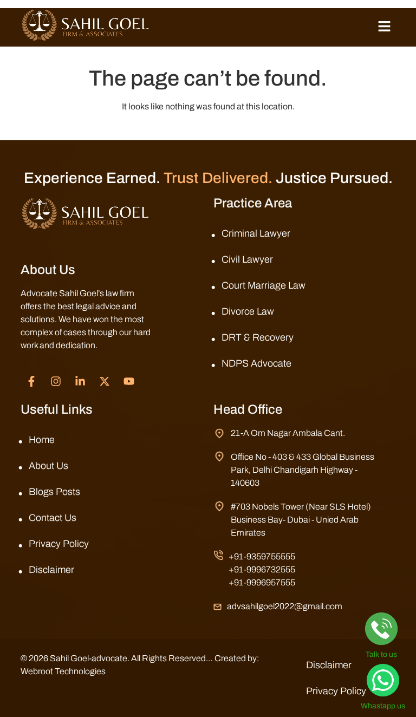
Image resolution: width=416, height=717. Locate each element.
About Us (48, 465)
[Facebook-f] (31, 381)
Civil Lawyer (247, 259)
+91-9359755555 (262, 556)
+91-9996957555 (262, 582)
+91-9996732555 (262, 569)
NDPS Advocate (256, 363)
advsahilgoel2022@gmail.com (284, 606)
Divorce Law (248, 311)
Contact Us (52, 517)
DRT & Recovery (258, 337)
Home (42, 439)
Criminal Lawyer (256, 233)
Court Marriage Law (264, 285)
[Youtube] (129, 381)
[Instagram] (56, 381)
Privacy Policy (59, 543)
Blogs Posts (54, 491)
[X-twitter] (104, 381)
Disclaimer (51, 569)
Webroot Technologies (63, 671)
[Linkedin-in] (80, 381)
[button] (384, 27)
